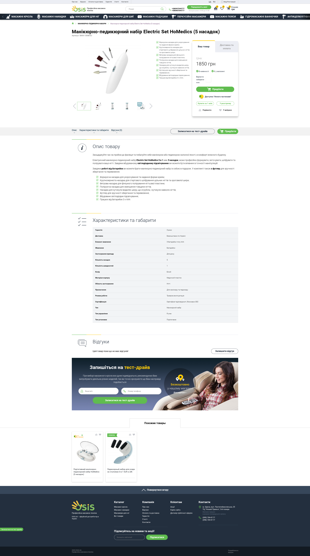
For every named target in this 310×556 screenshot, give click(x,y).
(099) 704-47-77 (209, 517)
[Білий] (208, 79)
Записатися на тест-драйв (11, 529)
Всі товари (118, 516)
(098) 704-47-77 (209, 520)
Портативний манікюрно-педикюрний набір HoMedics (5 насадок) (86, 471)
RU (214, 2)
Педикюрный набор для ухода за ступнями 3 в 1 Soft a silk (121, 470)
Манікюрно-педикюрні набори (92, 24)
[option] (19, 17)
